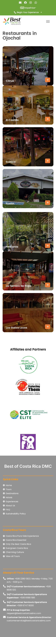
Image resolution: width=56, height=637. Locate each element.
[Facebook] (25, 2)
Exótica (10, 162)
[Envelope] (20, 2)
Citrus (10, 81)
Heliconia (12, 247)
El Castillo (12, 120)
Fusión (10, 203)
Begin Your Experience (28, 12)
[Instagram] (30, 2)
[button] (48, 21)
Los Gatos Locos (16, 327)
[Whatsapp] (35, 2)
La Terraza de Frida (18, 286)
